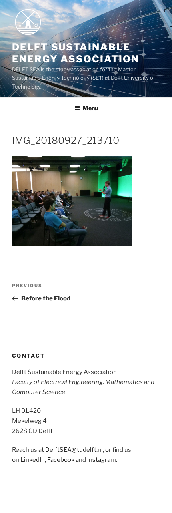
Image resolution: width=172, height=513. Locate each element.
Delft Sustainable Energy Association (75, 53)
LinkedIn (32, 459)
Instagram (101, 459)
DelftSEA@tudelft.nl (74, 449)
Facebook (60, 459)
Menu (90, 108)
